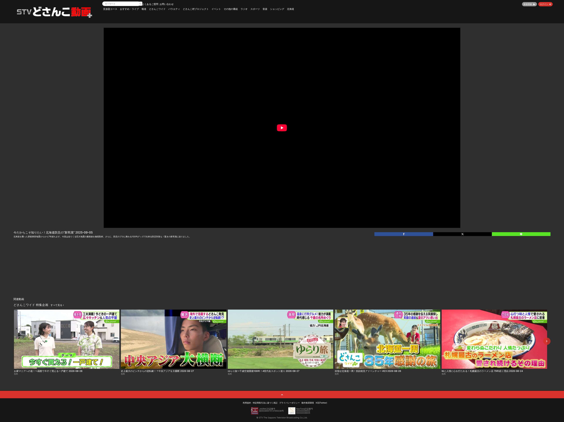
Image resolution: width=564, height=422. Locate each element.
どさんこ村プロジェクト (196, 8)
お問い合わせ (167, 4)
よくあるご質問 (150, 4)
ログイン (544, 4)
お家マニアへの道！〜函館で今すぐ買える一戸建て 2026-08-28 (48, 371)
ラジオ (244, 8)
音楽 (265, 8)
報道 (144, 8)
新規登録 (528, 4)
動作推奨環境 (308, 402)
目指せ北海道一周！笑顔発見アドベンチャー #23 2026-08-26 (368, 371)
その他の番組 (231, 8)
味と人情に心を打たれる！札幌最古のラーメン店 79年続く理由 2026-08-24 (482, 371)
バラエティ (174, 8)
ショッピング (277, 8)
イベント (216, 8)
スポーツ (255, 8)
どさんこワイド (157, 8)
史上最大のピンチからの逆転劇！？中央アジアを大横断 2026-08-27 (157, 371)
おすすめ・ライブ (129, 8)
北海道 (290, 8)
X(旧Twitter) (321, 402)
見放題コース (110, 8)
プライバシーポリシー (289, 402)
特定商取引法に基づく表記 (265, 402)
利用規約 (247, 402)
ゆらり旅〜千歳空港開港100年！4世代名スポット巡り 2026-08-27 (263, 371)
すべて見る (57, 305)
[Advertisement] (282, 274)
